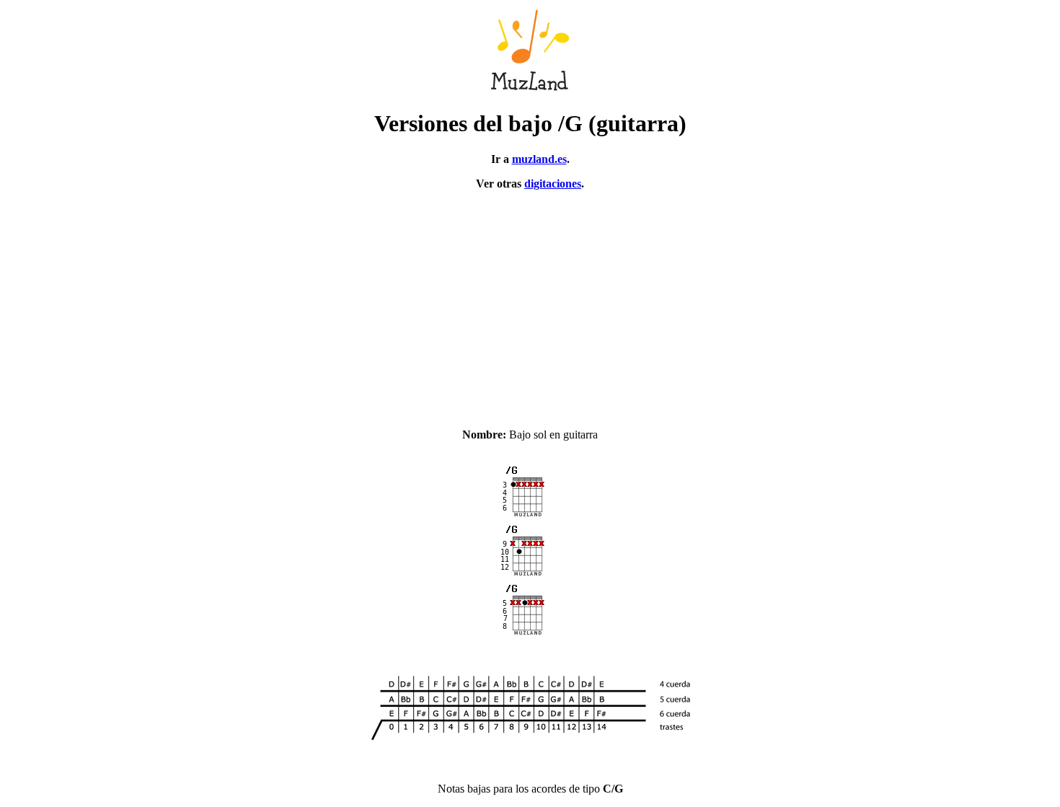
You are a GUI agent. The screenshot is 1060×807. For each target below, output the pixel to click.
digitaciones (552, 183)
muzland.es (539, 159)
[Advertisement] (530, 303)
